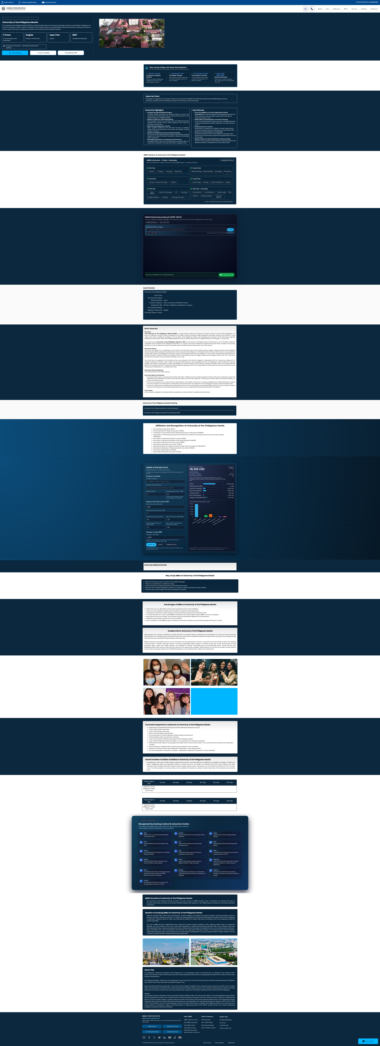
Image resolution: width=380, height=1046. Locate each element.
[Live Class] (305, 9)
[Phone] (311, 9)
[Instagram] (144, 1037)
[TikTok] (175, 1037)
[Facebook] (149, 1037)
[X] (154, 1037)
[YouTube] (169, 1037)
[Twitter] (159, 1037)
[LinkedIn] (164, 1037)
